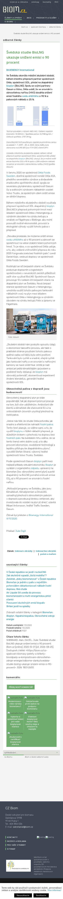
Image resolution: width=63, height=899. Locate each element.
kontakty (47, 2)
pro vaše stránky (16, 845)
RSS (56, 2)
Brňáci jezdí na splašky (18, 606)
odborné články (55, 27)
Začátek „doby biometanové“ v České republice (31, 579)
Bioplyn (49, 464)
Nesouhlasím (23, 895)
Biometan (47, 612)
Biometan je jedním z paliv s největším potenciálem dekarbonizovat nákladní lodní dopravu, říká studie (28, 586)
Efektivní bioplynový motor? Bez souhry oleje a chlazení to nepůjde (32, 722)
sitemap (35, 2)
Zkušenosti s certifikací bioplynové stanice (15, 741)
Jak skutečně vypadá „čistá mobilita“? (26, 575)
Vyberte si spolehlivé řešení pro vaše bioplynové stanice (15, 721)
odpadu (35, 468)
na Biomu (8, 757)
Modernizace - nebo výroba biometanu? (15, 703)
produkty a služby (46, 18)
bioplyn (10, 85)
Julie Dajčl (20, 531)
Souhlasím (41, 895)
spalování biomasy (38, 27)
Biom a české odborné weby (37, 757)
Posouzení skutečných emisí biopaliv (25, 602)
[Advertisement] (22, 779)
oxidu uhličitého (30, 96)
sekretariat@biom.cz (23, 827)
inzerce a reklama (19, 2)
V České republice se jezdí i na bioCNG (26, 572)
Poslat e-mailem (48, 554)
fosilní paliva (46, 424)
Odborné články (12, 39)
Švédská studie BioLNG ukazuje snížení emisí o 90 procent (37, 34)
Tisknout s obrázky (23, 551)
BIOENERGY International (20, 69)
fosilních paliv (13, 438)
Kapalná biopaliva (24, 616)
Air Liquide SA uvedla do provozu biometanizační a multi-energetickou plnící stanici (28, 596)
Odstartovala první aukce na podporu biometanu (32, 705)
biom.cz (24, 27)
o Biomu (9, 21)
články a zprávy (13, 18)
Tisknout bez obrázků (46, 551)
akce (29, 18)
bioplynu (18, 431)
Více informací (54, 890)
